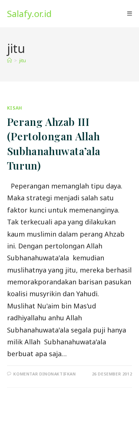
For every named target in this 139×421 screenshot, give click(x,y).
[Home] (9, 60)
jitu (22, 60)
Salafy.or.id (29, 13)
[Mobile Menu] (129, 13)
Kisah (14, 108)
